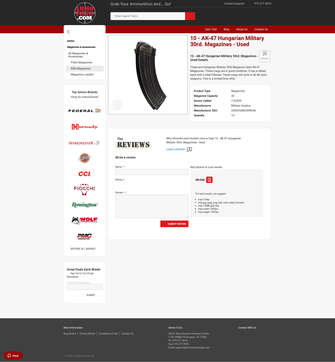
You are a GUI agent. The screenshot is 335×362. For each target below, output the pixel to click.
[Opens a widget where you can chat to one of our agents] (13, 356)
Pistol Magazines (81, 62)
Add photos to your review (206, 167)
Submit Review (177, 223)
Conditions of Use (108, 333)
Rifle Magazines (81, 68)
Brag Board (70, 333)
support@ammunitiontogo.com (192, 347)
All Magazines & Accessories (78, 54)
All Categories (69, 32)
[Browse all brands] (99, 249)
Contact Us (127, 333)
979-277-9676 (180, 340)
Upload (199, 179)
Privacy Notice (87, 333)
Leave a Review (175, 149)
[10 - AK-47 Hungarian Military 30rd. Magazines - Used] (148, 74)
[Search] (190, 16)
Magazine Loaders (82, 74)
